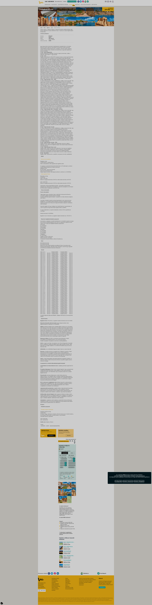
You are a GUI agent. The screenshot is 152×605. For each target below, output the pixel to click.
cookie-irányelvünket (140, 475)
